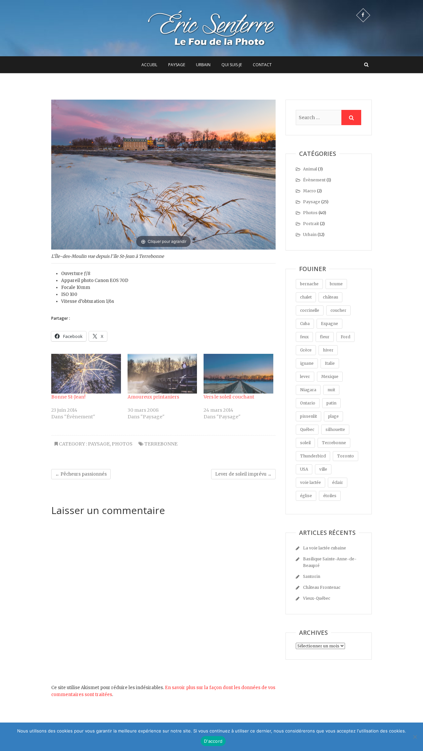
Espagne (329, 323)
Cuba (305, 323)
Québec (307, 429)
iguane (307, 363)
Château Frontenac (321, 587)
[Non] (414, 736)
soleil (305, 442)
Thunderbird (313, 455)
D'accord (213, 741)
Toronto (345, 455)
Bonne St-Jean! (68, 397)
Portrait (311, 223)
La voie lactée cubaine (324, 547)
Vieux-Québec (316, 598)
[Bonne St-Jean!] (86, 374)
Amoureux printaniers (153, 397)
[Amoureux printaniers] (162, 374)
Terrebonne (160, 444)
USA (304, 469)
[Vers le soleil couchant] (238, 374)
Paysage (176, 65)
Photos (122, 444)
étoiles (329, 495)
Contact (262, 65)
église (306, 495)
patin (331, 402)
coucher (338, 310)
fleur (324, 336)
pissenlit (308, 416)
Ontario (307, 402)
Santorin (311, 576)
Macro (309, 190)
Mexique (329, 376)
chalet (306, 297)
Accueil (149, 65)
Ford (345, 336)
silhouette (335, 429)
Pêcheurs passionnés (81, 474)
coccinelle (309, 310)
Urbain (203, 65)
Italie (330, 363)
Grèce (306, 350)
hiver (328, 350)
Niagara (308, 389)
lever (305, 376)
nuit (331, 389)
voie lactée (310, 482)
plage (333, 416)
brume (336, 283)
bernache (309, 283)
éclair (337, 482)
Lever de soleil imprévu (243, 474)
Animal (310, 168)
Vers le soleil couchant (229, 397)
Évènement (314, 179)
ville (323, 469)
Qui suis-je (231, 65)
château (330, 297)
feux (304, 336)
